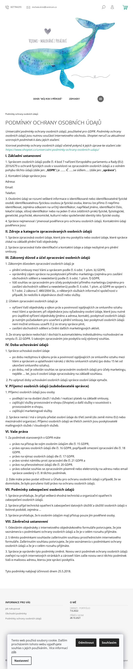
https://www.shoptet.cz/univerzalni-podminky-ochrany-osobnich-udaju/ (52, 150)
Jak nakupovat (12, 608)
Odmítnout (86, 643)
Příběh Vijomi (77, 615)
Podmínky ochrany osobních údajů (23, 618)
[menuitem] (48, 99)
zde (13, 652)
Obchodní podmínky (16, 613)
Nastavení (21, 661)
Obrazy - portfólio (80, 608)
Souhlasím (109, 643)
